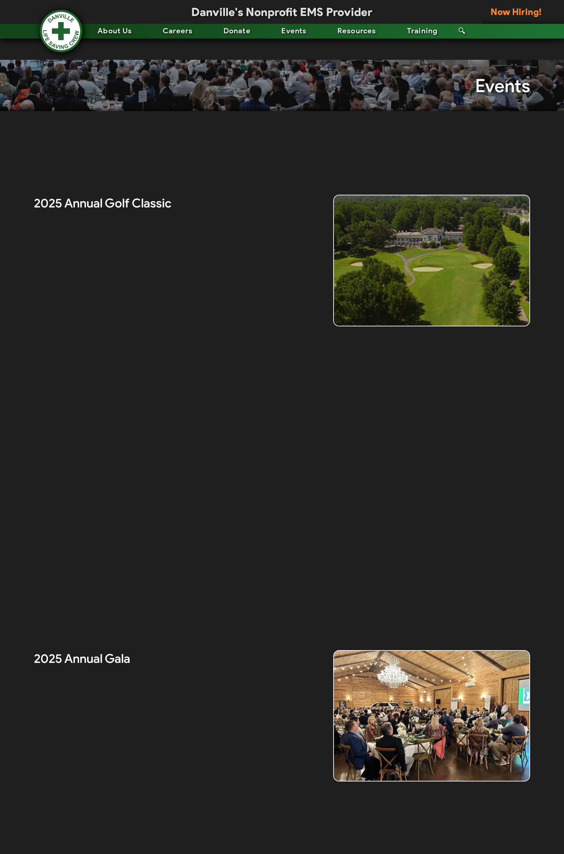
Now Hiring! (516, 11)
